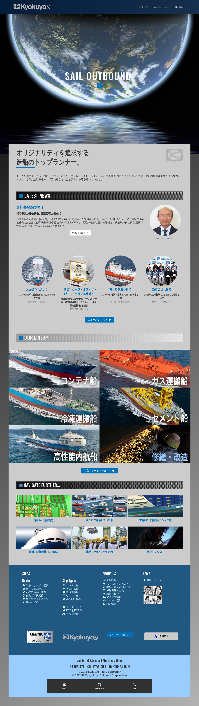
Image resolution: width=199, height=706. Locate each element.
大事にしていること (117, 583)
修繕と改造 (31, 602)
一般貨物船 (72, 613)
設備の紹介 (112, 593)
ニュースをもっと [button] (98, 319)
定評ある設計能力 (35, 592)
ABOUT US (160, 7)
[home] (80, 637)
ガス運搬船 (72, 588)
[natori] (155, 506)
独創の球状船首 (34, 595)
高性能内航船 (73, 598)
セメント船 (72, 595)
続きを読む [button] (78, 233)
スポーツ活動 (113, 600)
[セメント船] (145, 406)
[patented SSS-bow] (43, 538)
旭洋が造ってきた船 (36, 598)
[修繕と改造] (145, 444)
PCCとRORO (74, 610)
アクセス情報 (113, 597)
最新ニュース (154, 580)
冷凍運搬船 (72, 592)
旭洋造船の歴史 (115, 590)
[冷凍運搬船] (54, 406)
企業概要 (110, 580)
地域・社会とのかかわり (120, 587)
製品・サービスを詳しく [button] (98, 470)
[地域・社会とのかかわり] (99, 538)
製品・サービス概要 (36, 585)
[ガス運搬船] (145, 369)
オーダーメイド (75, 607)
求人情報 (111, 603)
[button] (99, 85)
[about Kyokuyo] (155, 538)
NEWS (179, 7)
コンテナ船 (72, 585)
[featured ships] (99, 506)
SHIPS (142, 7)
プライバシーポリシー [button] (120, 635)
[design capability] (43, 506)
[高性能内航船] (54, 444)
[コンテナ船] (54, 369)
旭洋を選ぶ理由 (34, 588)
